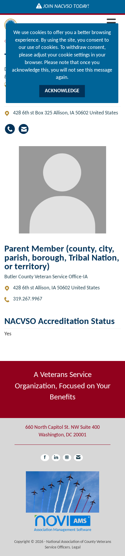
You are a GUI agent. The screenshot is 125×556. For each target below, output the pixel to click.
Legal (76, 547)
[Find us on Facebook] (45, 457)
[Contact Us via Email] (78, 457)
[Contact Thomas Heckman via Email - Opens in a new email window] (23, 128)
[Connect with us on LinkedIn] (56, 457)
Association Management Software (62, 530)
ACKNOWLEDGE (62, 91)
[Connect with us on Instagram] (67, 457)
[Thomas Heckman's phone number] (9, 128)
